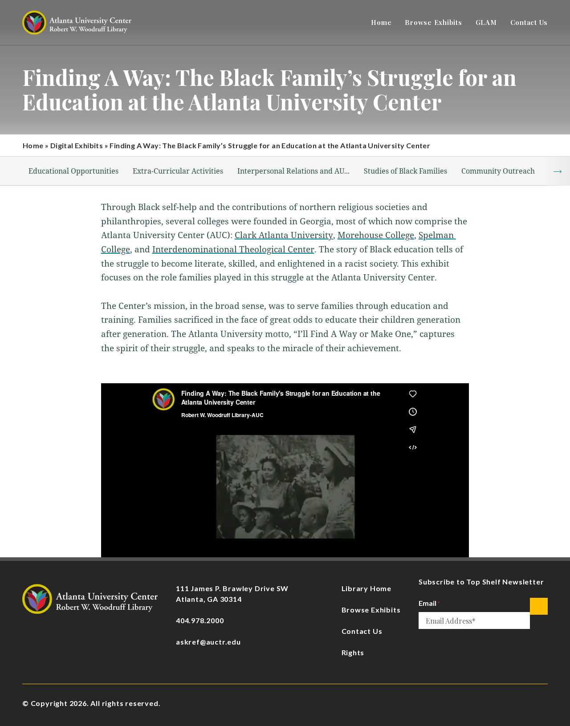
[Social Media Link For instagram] (488, 703)
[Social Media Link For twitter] (543, 703)
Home (33, 145)
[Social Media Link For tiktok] (516, 703)
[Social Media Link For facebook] (461, 703)
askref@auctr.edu (208, 641)
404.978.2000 (200, 620)
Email (429, 603)
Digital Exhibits (76, 145)
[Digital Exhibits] (90, 598)
